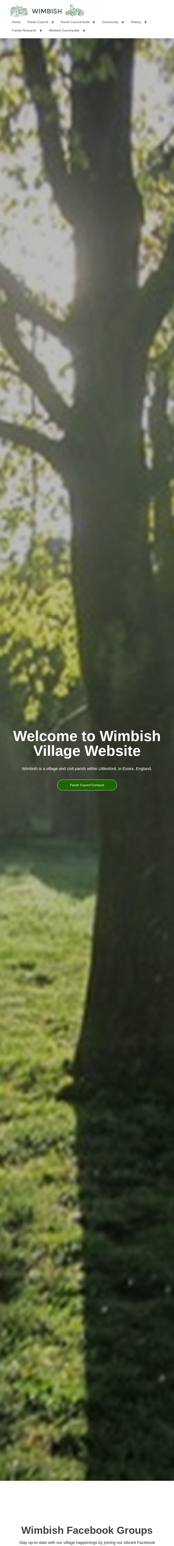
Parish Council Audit (75, 22)
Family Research (24, 30)
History (136, 22)
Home (16, 22)
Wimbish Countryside (64, 30)
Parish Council (37, 22)
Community (110, 22)
